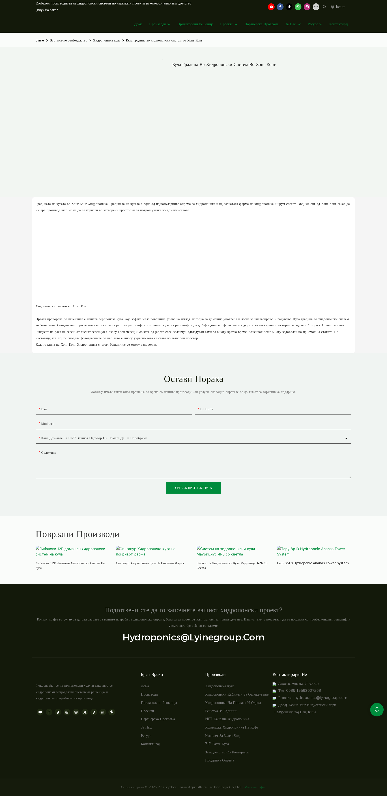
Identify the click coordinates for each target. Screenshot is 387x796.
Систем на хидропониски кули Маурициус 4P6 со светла (232, 565)
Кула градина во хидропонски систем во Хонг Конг (164, 40)
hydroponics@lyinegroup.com (194, 637)
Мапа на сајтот (255, 787)
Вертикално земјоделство (68, 40)
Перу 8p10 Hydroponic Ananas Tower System (313, 563)
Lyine (40, 40)
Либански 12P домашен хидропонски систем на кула (70, 565)
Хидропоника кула (106, 40)
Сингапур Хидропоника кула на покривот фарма (150, 563)
